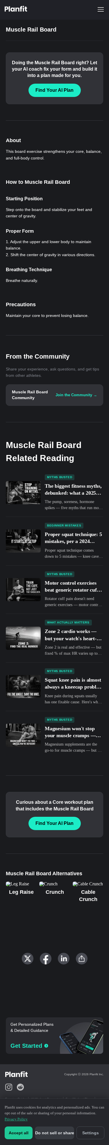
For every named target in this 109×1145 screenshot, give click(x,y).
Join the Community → (76, 395)
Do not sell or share (54, 1133)
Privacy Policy (16, 1119)
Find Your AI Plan (54, 90)
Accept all (18, 1133)
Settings (90, 1133)
